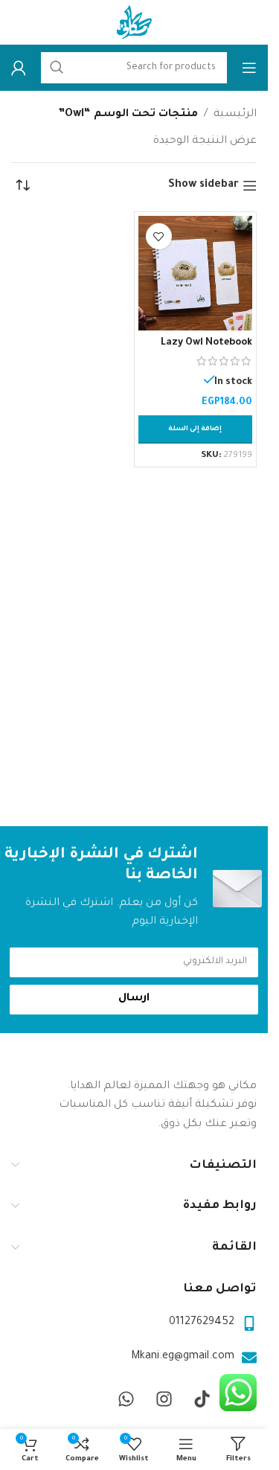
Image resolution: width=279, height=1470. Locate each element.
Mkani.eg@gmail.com (182, 1357)
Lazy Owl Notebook (206, 343)
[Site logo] (134, 24)
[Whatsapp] (126, 1398)
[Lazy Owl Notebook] (195, 273)
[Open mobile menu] (249, 68)
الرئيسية (235, 115)
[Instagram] (164, 1398)
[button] (195, 429)
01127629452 (201, 1323)
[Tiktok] (202, 1398)
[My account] (18, 68)
